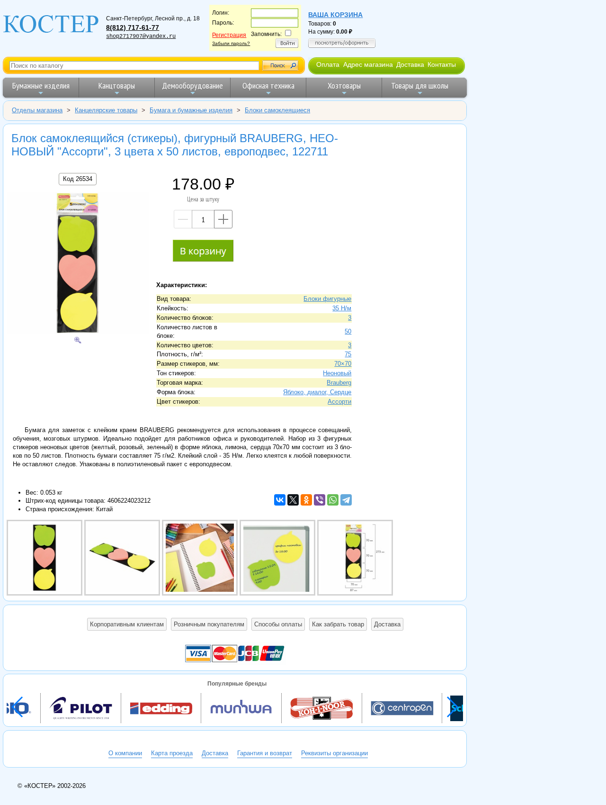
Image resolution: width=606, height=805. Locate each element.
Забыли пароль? (231, 43)
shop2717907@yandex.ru (141, 36)
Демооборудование (192, 85)
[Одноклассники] (306, 500)
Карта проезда (172, 753)
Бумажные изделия (41, 85)
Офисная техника (268, 85)
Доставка (410, 64)
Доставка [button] (387, 624)
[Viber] (319, 500)
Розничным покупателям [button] (209, 624)
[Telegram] (346, 500)
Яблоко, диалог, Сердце (317, 392)
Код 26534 (77, 178)
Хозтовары (344, 85)
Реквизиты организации (334, 753)
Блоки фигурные (327, 298)
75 (348, 354)
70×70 (342, 363)
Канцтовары (116, 85)
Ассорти (339, 401)
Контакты (442, 64)
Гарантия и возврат (264, 753)
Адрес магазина (368, 64)
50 (348, 331)
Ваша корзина (335, 14)
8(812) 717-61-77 (132, 27)
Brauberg (339, 382)
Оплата (327, 64)
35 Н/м (341, 308)
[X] (293, 500)
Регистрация (229, 35)
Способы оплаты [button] (278, 624)
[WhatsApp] (333, 500)
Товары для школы (419, 85)
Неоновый (337, 373)
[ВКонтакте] (279, 500)
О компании (125, 753)
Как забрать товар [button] (338, 624)
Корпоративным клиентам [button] (127, 624)
